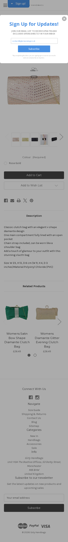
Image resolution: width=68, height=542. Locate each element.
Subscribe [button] (34, 48)
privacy (34, 77)
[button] (64, 18)
